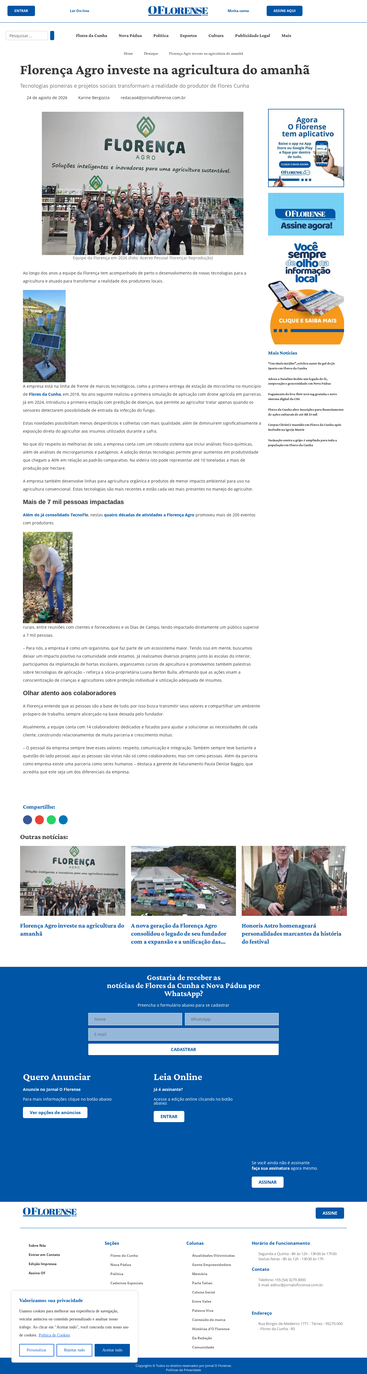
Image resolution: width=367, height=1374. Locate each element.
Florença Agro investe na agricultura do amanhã (72, 929)
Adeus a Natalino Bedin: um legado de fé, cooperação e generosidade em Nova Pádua (299, 381)
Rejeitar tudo (74, 1350)
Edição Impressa (42, 1263)
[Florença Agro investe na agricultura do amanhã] (72, 881)
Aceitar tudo (112, 1350)
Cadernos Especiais (126, 1283)
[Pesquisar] (52, 35)
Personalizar (36, 1350)
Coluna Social (203, 1292)
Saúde (115, 1319)
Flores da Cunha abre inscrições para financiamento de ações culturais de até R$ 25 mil (305, 411)
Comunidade (121, 1328)
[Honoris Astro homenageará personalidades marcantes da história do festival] (294, 881)
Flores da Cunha (91, 35)
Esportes (188, 35)
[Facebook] (318, 11)
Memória (199, 1273)
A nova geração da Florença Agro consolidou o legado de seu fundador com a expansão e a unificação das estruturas (179, 934)
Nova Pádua (130, 35)
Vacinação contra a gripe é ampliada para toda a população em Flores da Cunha (302, 442)
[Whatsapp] (353, 11)
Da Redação (202, 1338)
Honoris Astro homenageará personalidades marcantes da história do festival (291, 933)
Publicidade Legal (252, 35)
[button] (27, 819)
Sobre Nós (37, 1245)
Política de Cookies (54, 1335)
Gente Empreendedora (211, 1264)
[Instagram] (329, 11)
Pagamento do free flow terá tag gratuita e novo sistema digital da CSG (302, 396)
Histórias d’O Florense (211, 1328)
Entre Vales (201, 1301)
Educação (118, 1301)
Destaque (151, 53)
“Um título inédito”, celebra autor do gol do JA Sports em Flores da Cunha (301, 365)
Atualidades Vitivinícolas (213, 1255)
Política (161, 35)
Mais (286, 35)
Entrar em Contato (44, 1254)
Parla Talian (202, 1283)
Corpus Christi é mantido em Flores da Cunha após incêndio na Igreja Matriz (304, 427)
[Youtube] (341, 11)
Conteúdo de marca (208, 1319)
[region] (74, 1327)
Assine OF (37, 1273)
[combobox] (27, 35)
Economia (118, 1292)
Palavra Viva (202, 1310)
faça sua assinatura (271, 1168)
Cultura (216, 35)
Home (128, 53)
